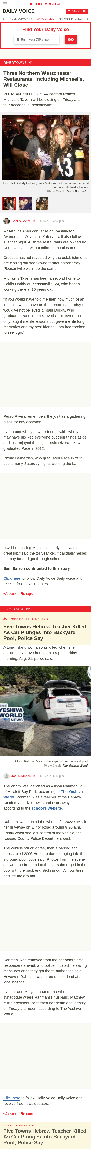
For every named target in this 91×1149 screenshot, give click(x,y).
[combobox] (36, 39)
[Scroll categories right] (87, 19)
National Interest (71, 19)
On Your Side (45, 19)
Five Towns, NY (17, 609)
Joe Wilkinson (21, 776)
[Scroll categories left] (3, 19)
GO (71, 39)
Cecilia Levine (21, 221)
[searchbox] (39, 39)
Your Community (21, 19)
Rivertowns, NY (18, 63)
